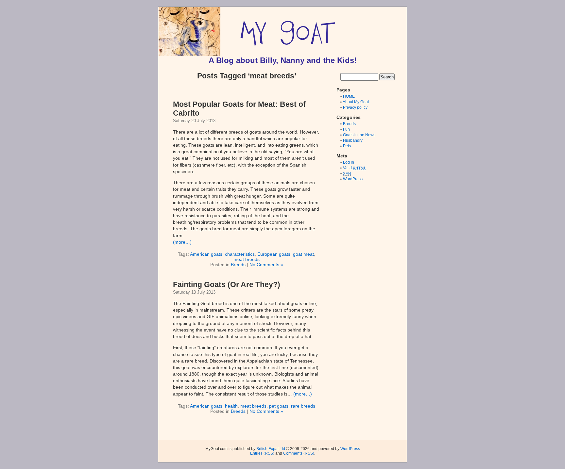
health (231, 406)
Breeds (238, 264)
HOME (349, 96)
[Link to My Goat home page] (189, 54)
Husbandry (353, 140)
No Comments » (266, 264)
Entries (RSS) (262, 453)
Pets (347, 146)
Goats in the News (359, 135)
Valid (354, 168)
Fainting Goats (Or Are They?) (226, 284)
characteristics (240, 254)
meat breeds (246, 259)
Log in (348, 162)
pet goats (278, 406)
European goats (273, 254)
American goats (206, 254)
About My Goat (356, 102)
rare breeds (303, 406)
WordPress (353, 179)
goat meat (303, 254)
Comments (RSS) (298, 453)
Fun (346, 129)
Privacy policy (355, 107)
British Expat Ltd (270, 448)
